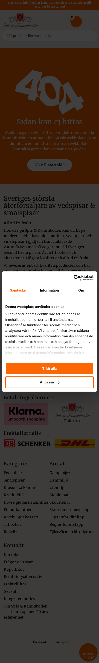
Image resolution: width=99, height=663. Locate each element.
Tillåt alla (49, 369)
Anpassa (47, 382)
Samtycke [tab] (18, 290)
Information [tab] (49, 290)
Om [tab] (81, 290)
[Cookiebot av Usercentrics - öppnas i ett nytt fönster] (73, 278)
